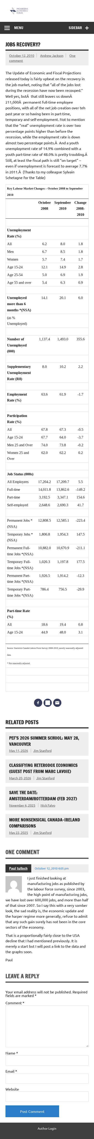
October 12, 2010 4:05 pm (52, 868)
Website (12, 1089)
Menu (18, 27)
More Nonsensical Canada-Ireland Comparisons (44, 823)
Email (11, 1071)
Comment (14, 1002)
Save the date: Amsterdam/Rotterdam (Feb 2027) (43, 795)
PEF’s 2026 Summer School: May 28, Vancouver (44, 741)
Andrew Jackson (51, 55)
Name (11, 1053)
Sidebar (75, 27)
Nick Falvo (48, 805)
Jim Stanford (42, 750)
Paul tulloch (18, 868)
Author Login (47, 1128)
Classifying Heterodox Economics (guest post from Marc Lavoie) (43, 768)
